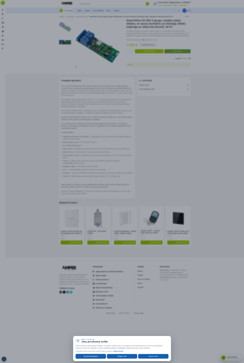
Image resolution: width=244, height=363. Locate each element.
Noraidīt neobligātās (91, 356)
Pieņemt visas (153, 356)
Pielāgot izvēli (122, 356)
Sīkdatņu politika (118, 351)
